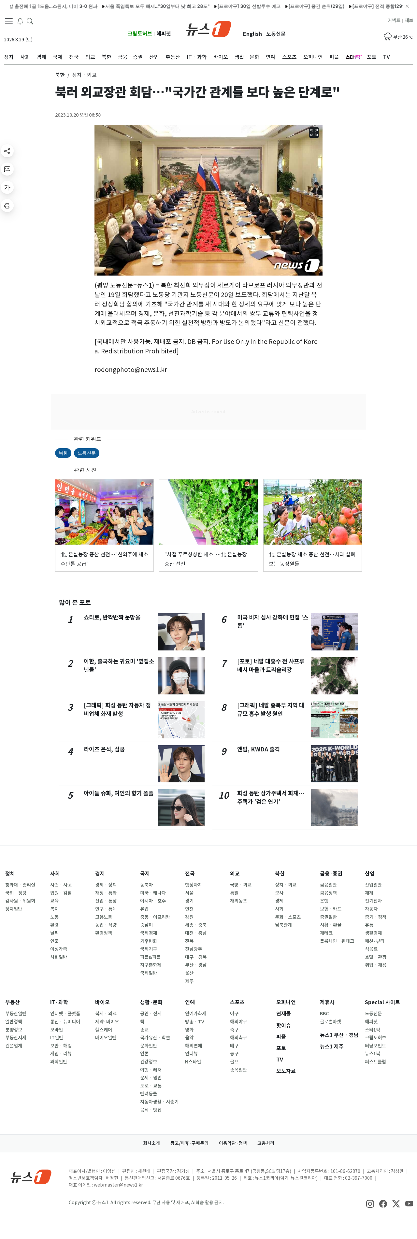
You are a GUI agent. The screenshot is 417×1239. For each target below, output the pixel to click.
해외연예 (193, 1046)
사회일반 (58, 957)
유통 (369, 925)
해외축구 (238, 1038)
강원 (189, 917)
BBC (324, 1014)
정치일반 (13, 909)
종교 (144, 1030)
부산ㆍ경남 (196, 965)
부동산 (12, 1002)
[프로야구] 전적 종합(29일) (357, 6)
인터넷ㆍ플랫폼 (65, 1014)
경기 (189, 901)
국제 (145, 873)
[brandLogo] (208, 28)
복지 (54, 909)
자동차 (371, 909)
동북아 (146, 885)
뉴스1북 (372, 1054)
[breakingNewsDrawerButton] (20, 21)
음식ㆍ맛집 (151, 1110)
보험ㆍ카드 (330, 909)
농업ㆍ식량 (106, 925)
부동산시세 (15, 1038)
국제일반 (148, 973)
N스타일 (193, 1062)
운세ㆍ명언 (151, 1078)
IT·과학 (59, 1002)
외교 (235, 873)
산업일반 (373, 885)
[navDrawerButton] (9, 21)
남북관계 (283, 925)
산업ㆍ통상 (106, 901)
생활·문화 (151, 1002)
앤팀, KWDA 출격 (258, 749)
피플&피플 (150, 957)
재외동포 (238, 901)
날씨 (54, 933)
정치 (10, 873)
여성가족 (58, 949)
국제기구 (148, 949)
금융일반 (328, 885)
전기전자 (373, 901)
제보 (409, 20)
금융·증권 (331, 873)
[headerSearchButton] (30, 21)
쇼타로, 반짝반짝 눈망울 (112, 617)
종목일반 (238, 1070)
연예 (190, 1002)
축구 (234, 1030)
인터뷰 (191, 1054)
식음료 (371, 949)
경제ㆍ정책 (106, 885)
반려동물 (148, 1094)
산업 (370, 873)
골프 (234, 1062)
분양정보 (13, 1030)
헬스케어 (103, 1030)
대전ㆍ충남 (196, 933)
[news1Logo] (31, 1176)
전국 (190, 873)
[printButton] (7, 205)
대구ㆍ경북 (196, 957)
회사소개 (151, 1143)
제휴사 (327, 1002)
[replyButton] (7, 169)
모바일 (56, 1030)
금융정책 (328, 893)
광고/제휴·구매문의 (189, 1143)
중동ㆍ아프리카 (155, 917)
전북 (189, 941)
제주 (189, 981)
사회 (55, 873)
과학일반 (58, 1062)
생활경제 (373, 933)
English (252, 34)
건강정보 (148, 1062)
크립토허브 (140, 33)
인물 (54, 941)
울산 (189, 973)
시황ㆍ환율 (330, 925)
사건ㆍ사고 (61, 885)
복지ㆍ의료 (106, 1014)
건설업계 (13, 1046)
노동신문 (276, 34)
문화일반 (148, 1046)
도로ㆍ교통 (151, 1086)
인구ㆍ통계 (106, 909)
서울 (189, 893)
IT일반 (56, 1038)
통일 (234, 893)
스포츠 (237, 1002)
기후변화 (148, 941)
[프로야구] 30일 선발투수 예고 (226, 6)
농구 (234, 1054)
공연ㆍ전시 (151, 1014)
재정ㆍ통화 (106, 893)
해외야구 (238, 1022)
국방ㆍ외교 (241, 885)
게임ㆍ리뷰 (61, 1054)
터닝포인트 (375, 1046)
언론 (144, 1054)
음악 (189, 1038)
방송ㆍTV (194, 1022)
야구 (234, 1014)
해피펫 (163, 33)
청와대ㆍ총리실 (20, 885)
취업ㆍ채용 (375, 965)
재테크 (326, 933)
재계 (369, 893)
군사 (279, 893)
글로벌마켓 (330, 1022)
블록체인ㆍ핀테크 (337, 941)
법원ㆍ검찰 (61, 893)
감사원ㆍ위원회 (20, 901)
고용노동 (103, 917)
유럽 (144, 909)
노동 (54, 917)
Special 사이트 (382, 1002)
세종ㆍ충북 (196, 925)
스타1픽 (372, 1030)
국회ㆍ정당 (16, 893)
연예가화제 (195, 1014)
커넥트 (394, 20)
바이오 (102, 1002)
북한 (63, 453)
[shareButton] (7, 150)
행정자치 (193, 885)
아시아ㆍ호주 (153, 901)
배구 (234, 1046)
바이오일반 (105, 1038)
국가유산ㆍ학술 (155, 1038)
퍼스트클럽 (375, 1062)
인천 (189, 909)
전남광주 (193, 949)
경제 (100, 873)
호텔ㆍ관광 (375, 957)
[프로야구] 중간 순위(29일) (294, 6)
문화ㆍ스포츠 (288, 917)
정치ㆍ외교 (285, 885)
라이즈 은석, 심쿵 (104, 749)
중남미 (146, 925)
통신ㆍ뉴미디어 (65, 1022)
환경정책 (103, 933)
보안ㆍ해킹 (61, 1046)
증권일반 (328, 917)
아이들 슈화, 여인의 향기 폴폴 (118, 793)
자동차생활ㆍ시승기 (159, 1102)
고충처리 (265, 1143)
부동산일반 (15, 1014)
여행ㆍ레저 (151, 1070)
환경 (54, 925)
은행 (324, 901)
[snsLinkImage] (370, 1203)
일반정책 (13, 1022)
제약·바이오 (107, 1022)
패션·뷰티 (374, 941)
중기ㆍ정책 (375, 917)
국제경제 (148, 933)
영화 (189, 1030)
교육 (54, 901)
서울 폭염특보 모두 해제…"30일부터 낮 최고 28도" (134, 6)
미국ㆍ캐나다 (153, 893)
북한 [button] (60, 75)
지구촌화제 (150, 965)
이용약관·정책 (233, 1143)
